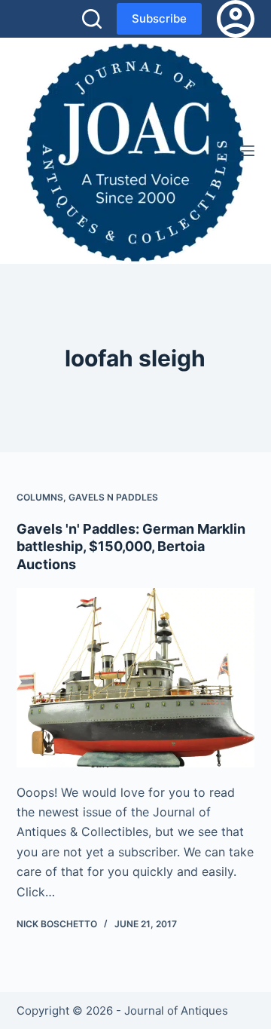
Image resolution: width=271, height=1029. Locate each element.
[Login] (235, 19)
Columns (40, 497)
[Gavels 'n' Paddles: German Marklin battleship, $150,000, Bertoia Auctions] (136, 677)
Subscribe (159, 18)
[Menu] (247, 151)
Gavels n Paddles (113, 497)
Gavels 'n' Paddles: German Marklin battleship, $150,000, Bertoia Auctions (131, 546)
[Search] (92, 19)
